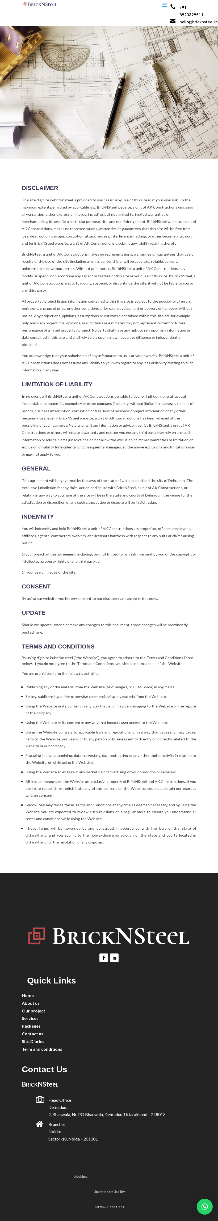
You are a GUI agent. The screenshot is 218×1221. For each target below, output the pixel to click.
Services (30, 1018)
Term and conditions (42, 1049)
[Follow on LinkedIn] (114, 957)
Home (28, 995)
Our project (33, 1010)
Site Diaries (33, 1041)
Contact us (32, 1033)
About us (31, 1003)
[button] (205, 1207)
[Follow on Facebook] (103, 957)
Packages (31, 1025)
